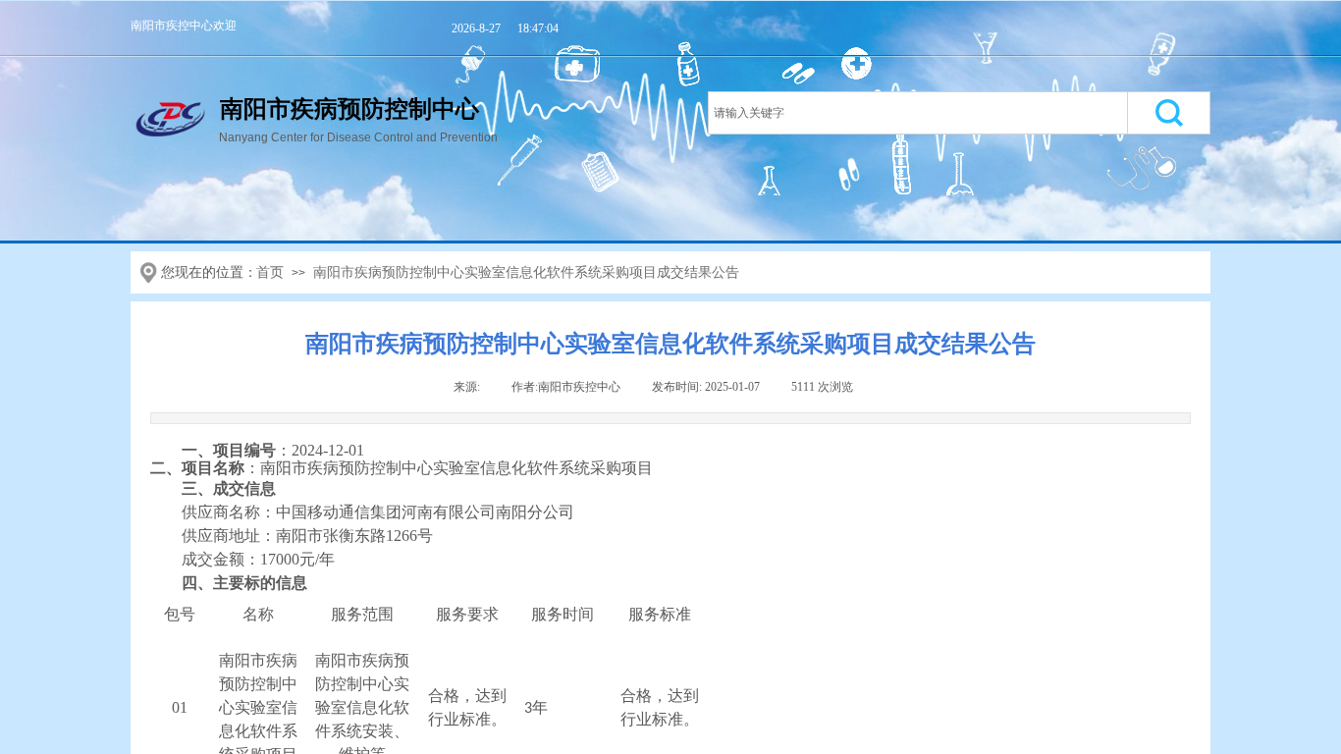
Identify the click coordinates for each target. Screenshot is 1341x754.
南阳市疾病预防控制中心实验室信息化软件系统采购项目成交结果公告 (526, 272)
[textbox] (918, 113)
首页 (270, 272)
